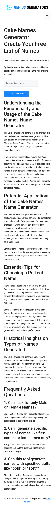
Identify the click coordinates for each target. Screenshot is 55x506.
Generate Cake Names (16, 93)
